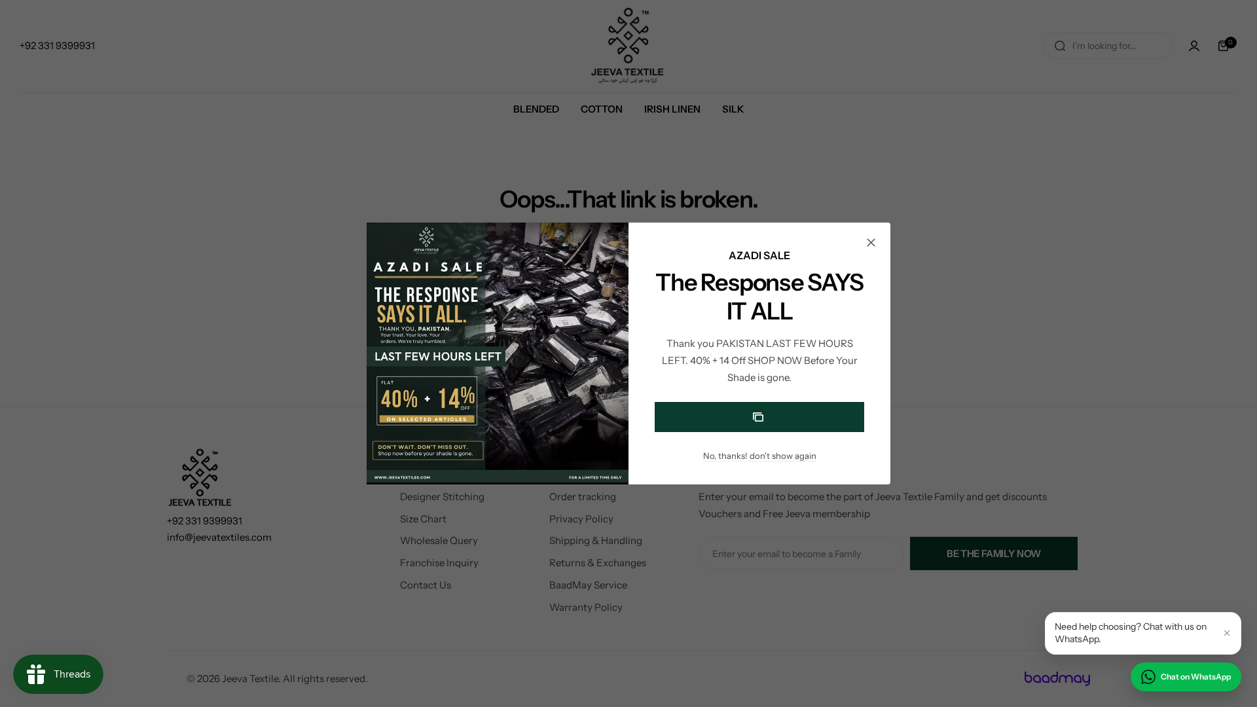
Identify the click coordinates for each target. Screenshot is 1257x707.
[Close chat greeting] (1227, 633)
